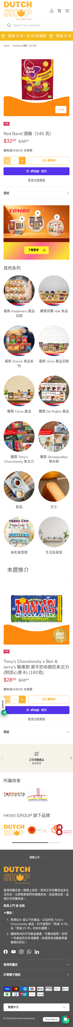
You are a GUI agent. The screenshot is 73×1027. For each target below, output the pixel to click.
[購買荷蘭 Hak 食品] (53, 290)
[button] (59, 11)
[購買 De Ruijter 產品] (53, 391)
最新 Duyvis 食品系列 (19, 363)
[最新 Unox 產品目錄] (53, 340)
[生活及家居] (53, 532)
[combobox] (36, 25)
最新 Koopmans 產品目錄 (19, 313)
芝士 (53, 507)
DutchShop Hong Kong (23, 1018)
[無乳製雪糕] (19, 532)
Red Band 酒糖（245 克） (25, 46)
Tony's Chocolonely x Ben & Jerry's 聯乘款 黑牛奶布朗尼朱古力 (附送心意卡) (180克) (36, 667)
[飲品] (19, 486)
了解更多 (33, 250)
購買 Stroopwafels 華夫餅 (54, 459)
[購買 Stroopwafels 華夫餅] (53, 436)
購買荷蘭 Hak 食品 (54, 311)
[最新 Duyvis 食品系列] (19, 340)
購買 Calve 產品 (19, 411)
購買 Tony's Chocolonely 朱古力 (19, 459)
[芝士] (53, 486)
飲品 (19, 507)
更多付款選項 (36, 180)
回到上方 (35, 857)
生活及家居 (54, 552)
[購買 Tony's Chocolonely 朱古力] (19, 436)
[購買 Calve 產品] (19, 391)
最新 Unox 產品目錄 (54, 361)
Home (6, 46)
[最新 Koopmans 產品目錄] (19, 290)
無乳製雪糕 (19, 552)
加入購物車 (49, 160)
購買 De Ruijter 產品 (54, 411)
